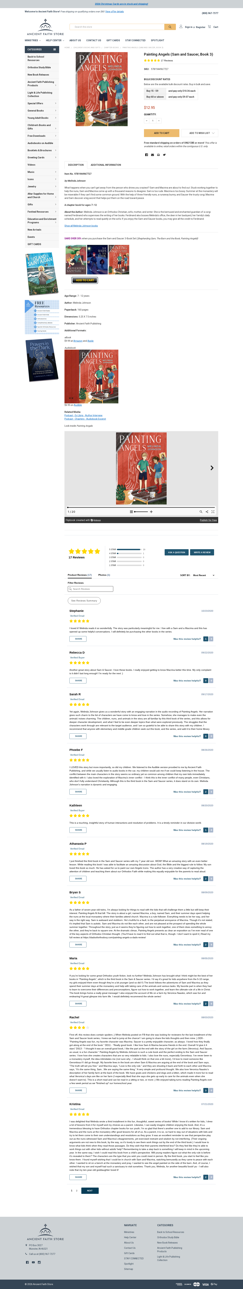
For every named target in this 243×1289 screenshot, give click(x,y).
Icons (31, 179)
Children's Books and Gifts (39, 127)
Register (200, 27)
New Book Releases (38, 74)
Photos (104, 575)
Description (76, 165)
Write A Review (202, 552)
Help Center (54, 40)
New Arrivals (34, 229)
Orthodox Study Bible (39, 67)
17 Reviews (167, 60)
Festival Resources (38, 211)
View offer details (114, 11)
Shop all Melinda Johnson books (81, 225)
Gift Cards (113, 40)
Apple (90, 341)
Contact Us (93, 40)
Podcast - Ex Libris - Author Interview (83, 415)
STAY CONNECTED (135, 40)
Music (31, 172)
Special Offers (35, 103)
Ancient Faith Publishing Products (41, 84)
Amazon (77, 341)
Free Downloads (36, 136)
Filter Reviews (76, 583)
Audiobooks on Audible (40, 143)
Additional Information (106, 165)
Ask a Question (176, 552)
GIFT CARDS (34, 244)
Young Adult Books (38, 118)
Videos (31, 164)
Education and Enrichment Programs (42, 221)
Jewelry (32, 186)
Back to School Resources (36, 58)
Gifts (30, 204)
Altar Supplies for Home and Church (41, 195)
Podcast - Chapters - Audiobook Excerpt (85, 419)
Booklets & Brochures (40, 150)
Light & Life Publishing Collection (40, 94)
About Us (75, 40)
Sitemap (128, 1269)
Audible (78, 405)
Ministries (32, 40)
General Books (36, 110)
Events (31, 237)
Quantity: (150, 114)
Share (78, 639)
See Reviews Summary (84, 600)
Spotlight (157, 40)
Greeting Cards (36, 157)
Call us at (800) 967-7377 (42, 1254)
